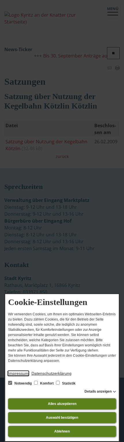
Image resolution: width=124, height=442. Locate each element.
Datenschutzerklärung (51, 373)
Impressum (18, 373)
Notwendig (23, 383)
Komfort (47, 383)
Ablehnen (62, 431)
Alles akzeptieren (62, 404)
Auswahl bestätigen (62, 418)
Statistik (68, 383)
